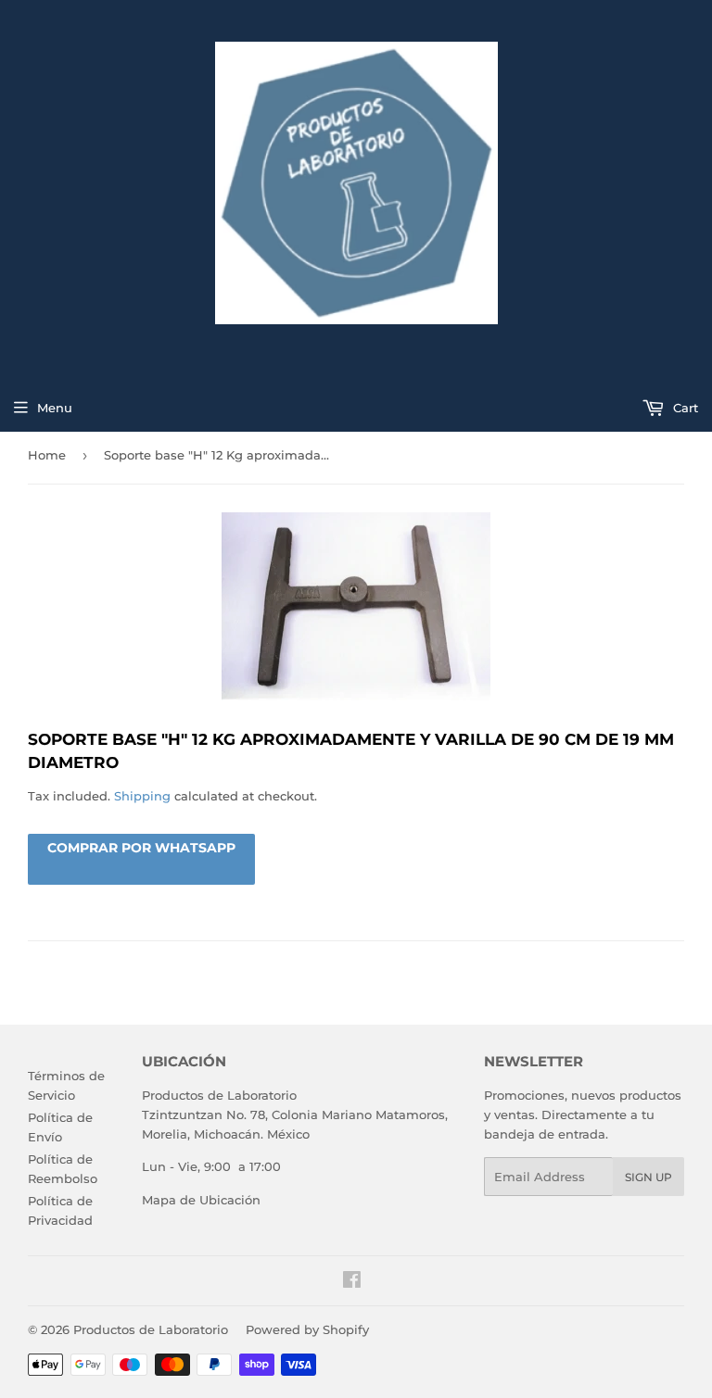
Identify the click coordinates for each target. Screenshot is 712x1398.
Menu (54, 407)
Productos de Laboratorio (150, 1329)
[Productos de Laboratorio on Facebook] (352, 1282)
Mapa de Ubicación (201, 1199)
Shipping (142, 795)
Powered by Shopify (307, 1329)
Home (47, 454)
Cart (683, 407)
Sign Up (648, 1177)
